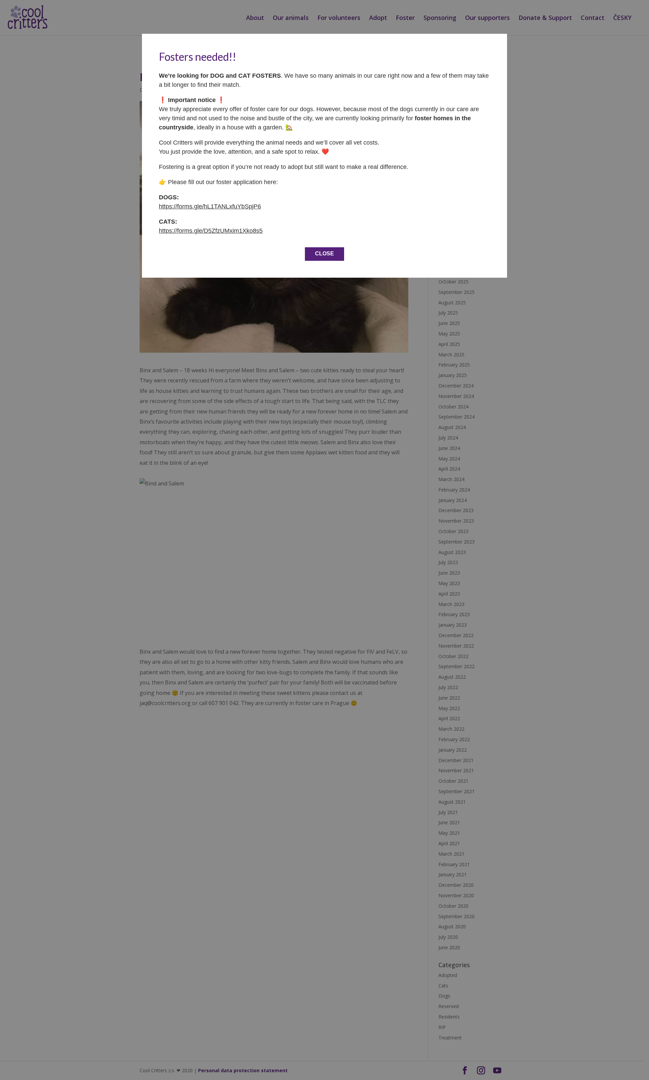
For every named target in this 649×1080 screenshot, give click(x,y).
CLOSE (324, 253)
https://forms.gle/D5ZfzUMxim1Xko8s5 (211, 230)
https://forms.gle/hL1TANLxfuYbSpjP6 (210, 206)
